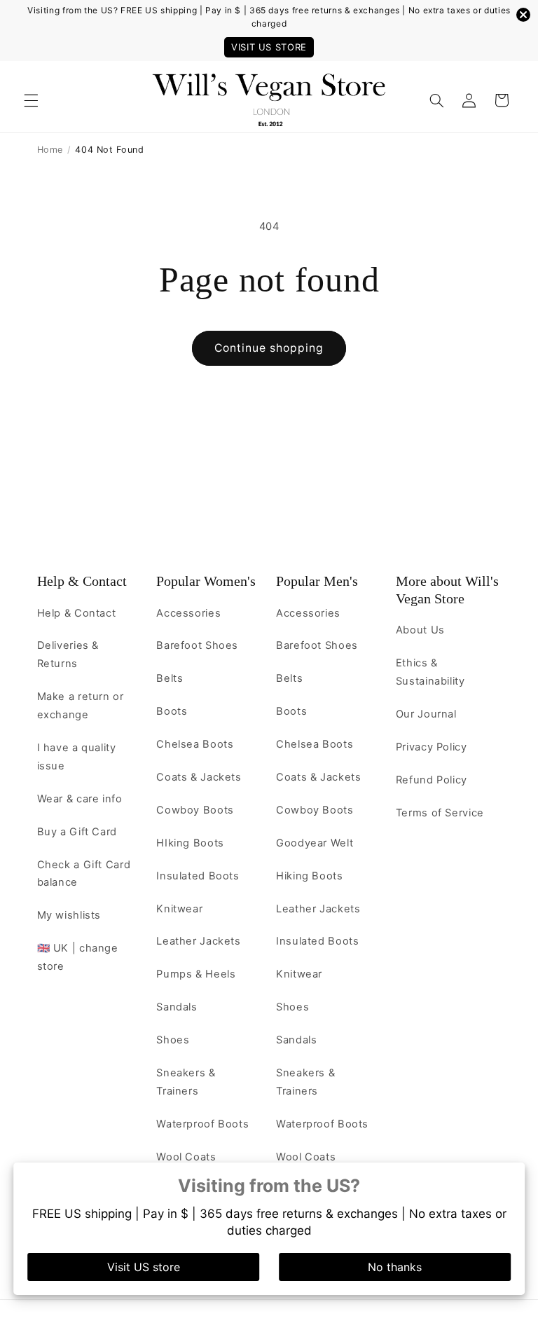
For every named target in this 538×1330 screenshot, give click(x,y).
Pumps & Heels (195, 974)
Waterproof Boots (202, 1124)
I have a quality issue (76, 756)
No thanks (395, 1267)
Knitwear (179, 909)
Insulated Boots (197, 876)
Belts (169, 678)
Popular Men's (317, 581)
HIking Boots (190, 843)
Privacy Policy (431, 747)
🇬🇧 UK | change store (77, 957)
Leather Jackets (198, 941)
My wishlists (69, 915)
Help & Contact (82, 581)
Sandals (176, 1007)
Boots (171, 711)
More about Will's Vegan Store (447, 589)
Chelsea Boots (194, 744)
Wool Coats (186, 1157)
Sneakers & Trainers (185, 1082)
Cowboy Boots (195, 810)
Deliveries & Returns (68, 654)
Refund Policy (431, 780)
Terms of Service (440, 813)
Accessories (188, 613)
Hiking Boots (309, 876)
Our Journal (426, 714)
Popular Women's (206, 581)
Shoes (172, 1040)
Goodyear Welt (314, 843)
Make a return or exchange (80, 705)
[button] (31, 100)
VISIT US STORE (269, 47)
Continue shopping (269, 348)
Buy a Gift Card (77, 831)
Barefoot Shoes (197, 645)
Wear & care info (80, 799)
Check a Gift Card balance (84, 873)
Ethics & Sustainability (430, 672)
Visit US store (143, 1267)
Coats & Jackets (198, 777)
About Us (420, 630)
